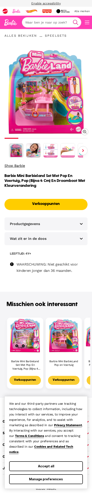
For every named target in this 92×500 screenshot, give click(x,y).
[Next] (83, 150)
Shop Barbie (14, 166)
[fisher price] (46, 11)
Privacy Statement (68, 425)
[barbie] (16, 11)
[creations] (62, 11)
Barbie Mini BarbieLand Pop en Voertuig (63, 363)
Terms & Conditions (29, 436)
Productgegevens (25, 224)
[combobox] (51, 22)
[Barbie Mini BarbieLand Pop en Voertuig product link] (64, 336)
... (41, 36)
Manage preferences (46, 479)
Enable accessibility (46, 3)
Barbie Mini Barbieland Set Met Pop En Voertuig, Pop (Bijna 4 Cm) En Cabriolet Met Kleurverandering (25, 365)
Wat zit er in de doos (28, 238)
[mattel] (5, 11)
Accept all (46, 466)
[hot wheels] (31, 11)
